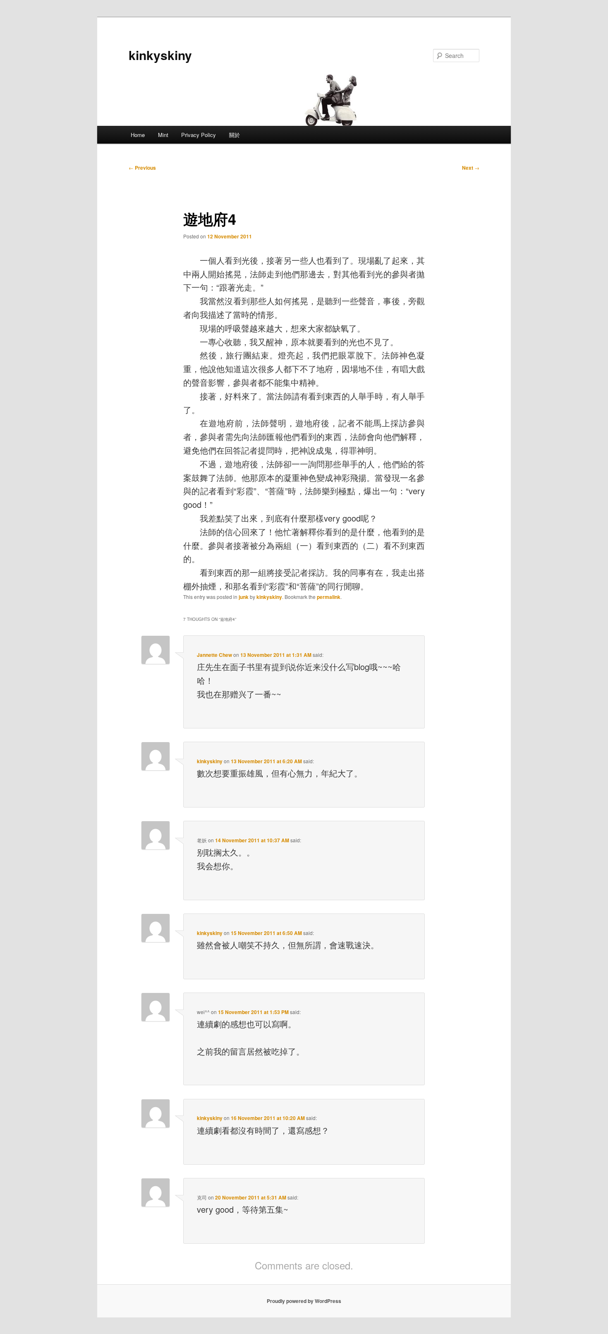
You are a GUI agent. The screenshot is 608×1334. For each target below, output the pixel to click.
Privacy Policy (198, 135)
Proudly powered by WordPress (304, 1301)
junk (244, 597)
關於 (234, 135)
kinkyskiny (160, 55)
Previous (142, 167)
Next (470, 167)
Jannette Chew (214, 655)
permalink (328, 597)
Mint (163, 135)
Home (138, 135)
